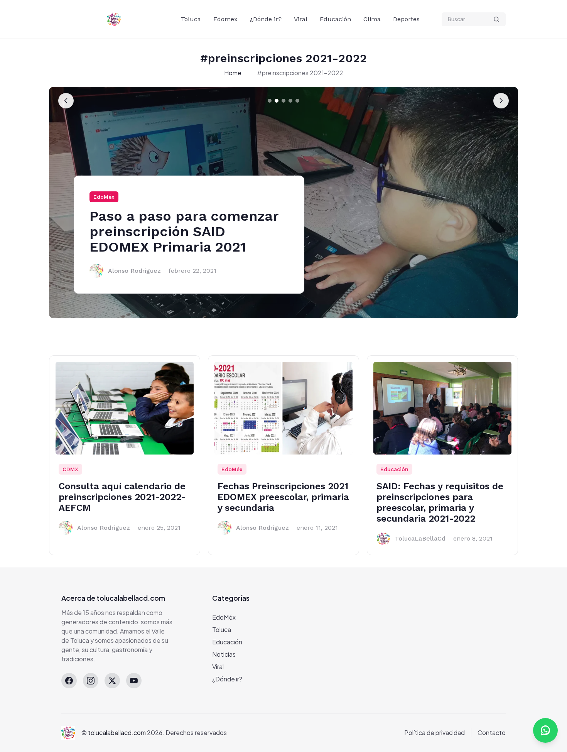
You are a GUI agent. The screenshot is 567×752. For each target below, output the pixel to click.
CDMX (70, 469)
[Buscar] (496, 19)
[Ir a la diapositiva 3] (283, 101)
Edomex (225, 19)
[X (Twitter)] (112, 680)
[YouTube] (134, 680)
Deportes (406, 19)
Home (232, 73)
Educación (335, 19)
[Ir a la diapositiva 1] (270, 101)
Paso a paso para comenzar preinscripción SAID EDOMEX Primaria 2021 (183, 231)
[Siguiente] (501, 100)
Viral (300, 19)
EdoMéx (104, 197)
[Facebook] (69, 680)
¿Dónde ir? (266, 19)
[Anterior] (66, 100)
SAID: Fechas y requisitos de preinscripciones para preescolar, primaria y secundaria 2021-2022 (439, 502)
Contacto (492, 732)
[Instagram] (90, 680)
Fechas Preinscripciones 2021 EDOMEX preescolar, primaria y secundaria (283, 497)
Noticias (224, 654)
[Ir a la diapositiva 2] (276, 101)
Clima (372, 19)
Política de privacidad (434, 732)
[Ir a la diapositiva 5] (297, 101)
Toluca (191, 19)
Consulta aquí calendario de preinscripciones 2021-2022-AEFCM (122, 497)
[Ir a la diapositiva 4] (290, 101)
